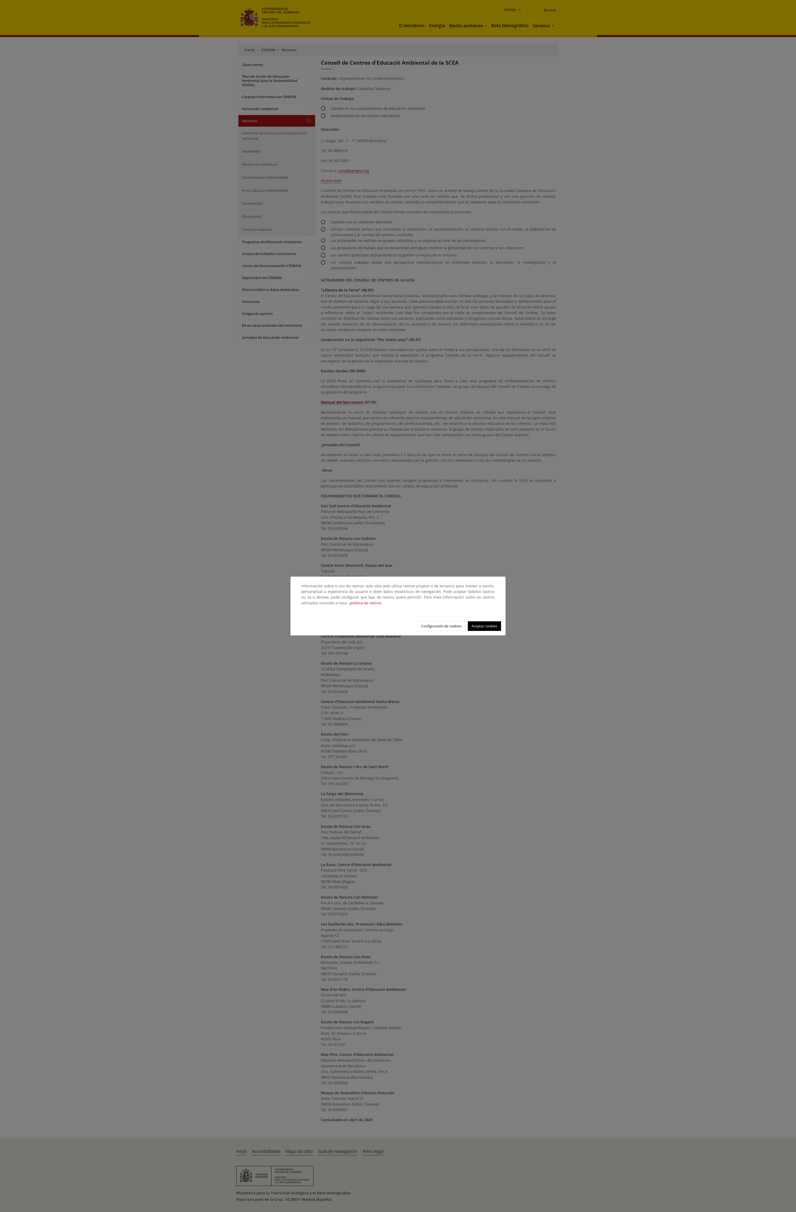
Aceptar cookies (484, 626)
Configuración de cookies (441, 626)
